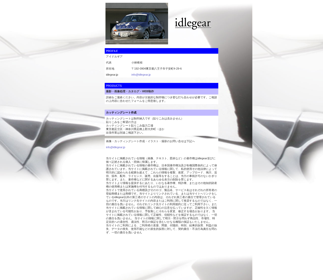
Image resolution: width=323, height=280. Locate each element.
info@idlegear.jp (141, 74)
